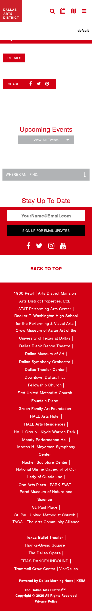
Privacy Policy (46, 601)
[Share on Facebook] (30, 84)
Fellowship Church (45, 385)
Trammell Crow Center (35, 568)
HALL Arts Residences (45, 424)
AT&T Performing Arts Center (45, 308)
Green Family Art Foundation (45, 408)
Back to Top (46, 269)
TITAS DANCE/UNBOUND (45, 560)
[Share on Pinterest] (47, 84)
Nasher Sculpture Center (45, 462)
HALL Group (26, 431)
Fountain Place (45, 400)
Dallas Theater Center (45, 369)
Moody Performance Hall (45, 439)
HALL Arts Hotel (45, 416)
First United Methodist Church (45, 392)
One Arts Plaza (33, 484)
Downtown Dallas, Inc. (45, 377)
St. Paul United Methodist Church (45, 514)
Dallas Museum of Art (45, 353)
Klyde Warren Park (59, 431)
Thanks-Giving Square (45, 545)
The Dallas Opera (45, 552)
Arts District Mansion (57, 293)
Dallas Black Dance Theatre (45, 345)
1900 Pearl (25, 293)
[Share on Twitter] (38, 84)
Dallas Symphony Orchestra (45, 361)
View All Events (46, 139)
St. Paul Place (45, 507)
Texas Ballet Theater (45, 537)
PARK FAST (61, 484)
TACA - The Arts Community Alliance (46, 521)
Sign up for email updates (46, 230)
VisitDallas (68, 568)
